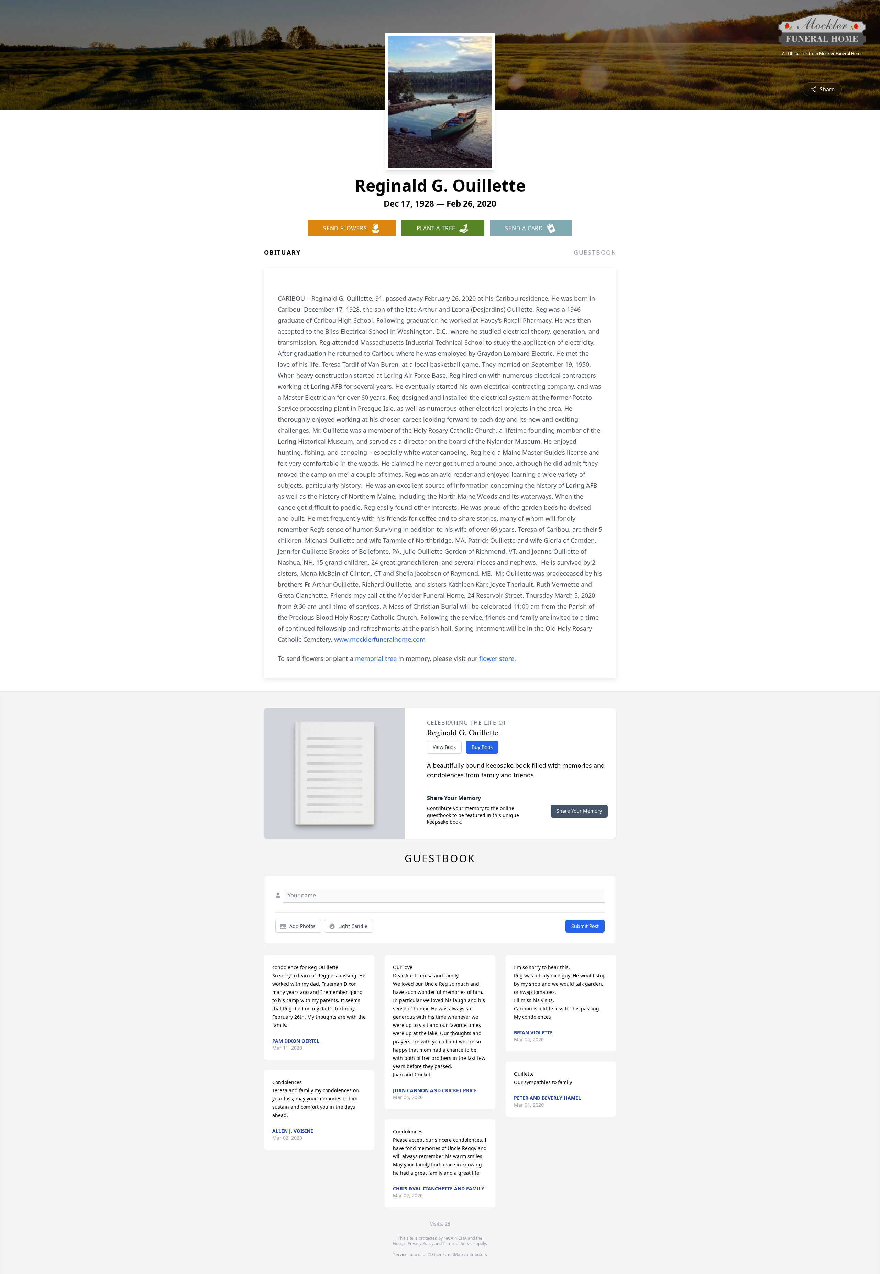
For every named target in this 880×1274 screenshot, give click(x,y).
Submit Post (585, 926)
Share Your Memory (579, 811)
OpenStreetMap (447, 1255)
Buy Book (482, 747)
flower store (496, 658)
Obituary (282, 252)
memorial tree (376, 658)
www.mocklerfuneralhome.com (380, 639)
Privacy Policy (420, 1244)
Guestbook (595, 252)
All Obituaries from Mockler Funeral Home (822, 53)
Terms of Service (459, 1244)
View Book (444, 747)
